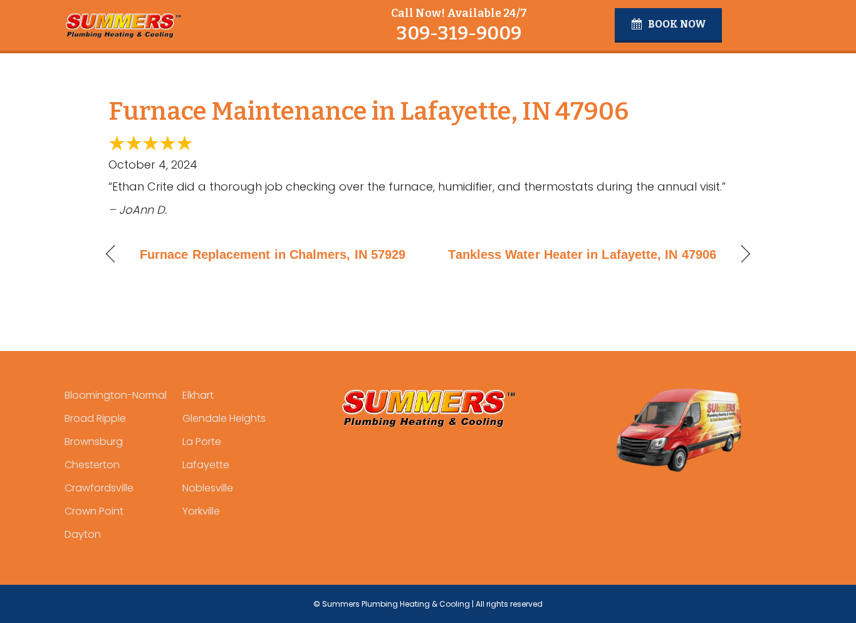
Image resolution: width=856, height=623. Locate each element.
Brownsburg (94, 441)
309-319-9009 (458, 33)
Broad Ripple (95, 418)
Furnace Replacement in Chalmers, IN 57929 (272, 254)
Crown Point (94, 511)
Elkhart (198, 395)
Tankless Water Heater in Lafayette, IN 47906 (582, 254)
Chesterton (92, 465)
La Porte (201, 441)
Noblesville (207, 488)
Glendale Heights (224, 418)
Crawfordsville (99, 488)
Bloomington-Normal (116, 395)
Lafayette (205, 465)
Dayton (83, 534)
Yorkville (201, 511)
